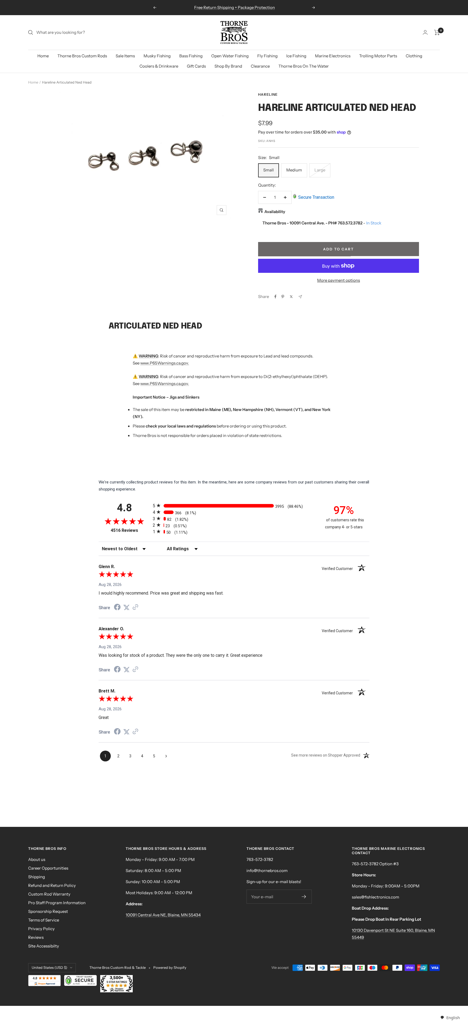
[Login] (425, 32)
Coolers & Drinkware (158, 66)
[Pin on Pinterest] (282, 297)
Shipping (36, 876)
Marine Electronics (332, 55)
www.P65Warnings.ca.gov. (164, 363)
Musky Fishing (157, 55)
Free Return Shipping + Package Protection (234, 7)
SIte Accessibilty (43, 946)
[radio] (234, 505)
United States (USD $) (49, 967)
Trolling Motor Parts (378, 55)
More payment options (338, 280)
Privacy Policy (41, 928)
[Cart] (437, 32)
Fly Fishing (267, 55)
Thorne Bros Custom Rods (82, 55)
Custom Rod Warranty (49, 894)
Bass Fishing (191, 55)
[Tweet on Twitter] (291, 297)
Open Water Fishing (230, 55)
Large (319, 170)
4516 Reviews (130, 530)
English (453, 1017)
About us (36, 859)
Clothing (414, 55)
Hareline (268, 94)
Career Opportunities (48, 868)
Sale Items (125, 55)
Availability (274, 211)
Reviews (36, 937)
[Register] (304, 897)
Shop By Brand (228, 66)
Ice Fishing (296, 55)
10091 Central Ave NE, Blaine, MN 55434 (163, 914)
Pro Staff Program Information (57, 902)
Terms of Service (43, 920)
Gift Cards (196, 66)
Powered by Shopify (169, 967)
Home (43, 55)
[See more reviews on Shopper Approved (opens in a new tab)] (135, 607)
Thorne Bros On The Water (303, 66)
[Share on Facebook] (275, 297)
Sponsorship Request (48, 911)
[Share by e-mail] (300, 297)
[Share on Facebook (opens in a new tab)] (117, 607)
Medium (294, 170)
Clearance (260, 66)
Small (268, 170)
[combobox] (450, 1017)
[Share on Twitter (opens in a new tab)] (126, 607)
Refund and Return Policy (52, 885)
